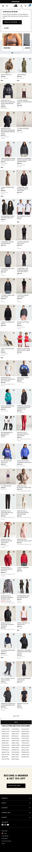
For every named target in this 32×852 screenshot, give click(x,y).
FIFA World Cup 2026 (6, 750)
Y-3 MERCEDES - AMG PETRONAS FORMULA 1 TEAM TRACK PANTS (23, 270)
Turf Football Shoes (16, 729)
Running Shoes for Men (25, 729)
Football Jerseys (6, 747)
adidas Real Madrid (6, 743)
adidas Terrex (6, 731)
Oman (5, 833)
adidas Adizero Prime (16, 743)
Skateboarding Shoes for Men (25, 757)
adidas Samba (6, 729)
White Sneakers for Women (16, 759)
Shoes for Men (16, 731)
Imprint (3, 843)
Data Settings (4, 830)
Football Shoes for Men (6, 733)
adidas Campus (25, 736)
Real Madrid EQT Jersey (24, 216)
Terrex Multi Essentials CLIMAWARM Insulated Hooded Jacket (24, 407)
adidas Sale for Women (6, 740)
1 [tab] (12, 52)
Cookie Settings (5, 836)
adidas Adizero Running (16, 747)
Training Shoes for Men (25, 738)
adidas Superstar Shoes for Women (25, 754)
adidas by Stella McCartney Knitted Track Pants (22, 434)
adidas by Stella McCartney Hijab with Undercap (7, 624)
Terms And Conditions (6, 841)
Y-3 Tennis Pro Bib (6, 486)
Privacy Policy (5, 838)
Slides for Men (16, 745)
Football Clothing (16, 750)
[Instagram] (5, 824)
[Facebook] (2, 824)
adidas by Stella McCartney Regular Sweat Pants (7, 512)
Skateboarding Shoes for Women (25, 752)
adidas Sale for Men (6, 736)
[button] (14, 59)
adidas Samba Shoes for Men (25, 750)
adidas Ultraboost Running (16, 757)
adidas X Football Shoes (6, 752)
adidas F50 (5, 757)
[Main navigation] (3, 5)
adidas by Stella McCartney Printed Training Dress (22, 512)
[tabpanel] (16, 390)
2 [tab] (15, 52)
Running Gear (16, 752)
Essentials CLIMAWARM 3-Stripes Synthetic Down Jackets (24, 652)
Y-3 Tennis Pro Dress (23, 128)
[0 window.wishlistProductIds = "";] (7, 5)
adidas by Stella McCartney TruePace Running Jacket (7, 597)
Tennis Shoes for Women (16, 754)
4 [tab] (20, 52)
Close (6, 28)
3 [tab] (17, 52)
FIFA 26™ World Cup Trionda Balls (6, 754)
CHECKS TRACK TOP (6, 74)
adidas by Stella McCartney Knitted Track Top (6, 569)
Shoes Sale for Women (6, 745)
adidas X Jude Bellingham (6, 738)
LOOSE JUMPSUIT (21, 74)
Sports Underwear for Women (25, 747)
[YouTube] (8, 824)
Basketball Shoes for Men (25, 733)
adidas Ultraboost (16, 733)
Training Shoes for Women (25, 743)
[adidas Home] (16, 5)
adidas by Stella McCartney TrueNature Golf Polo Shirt (8, 379)
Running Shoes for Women (16, 738)
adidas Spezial (25, 745)
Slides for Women (16, 740)
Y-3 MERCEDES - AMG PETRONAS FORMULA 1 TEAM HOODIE (23, 189)
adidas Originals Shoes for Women (25, 740)
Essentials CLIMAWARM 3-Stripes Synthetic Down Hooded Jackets (24, 160)
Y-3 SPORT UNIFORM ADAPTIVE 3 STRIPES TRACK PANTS (24, 102)
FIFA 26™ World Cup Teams (6, 759)
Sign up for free (14, 785)
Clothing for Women (16, 736)
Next (16, 722)
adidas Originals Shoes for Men (25, 731)
